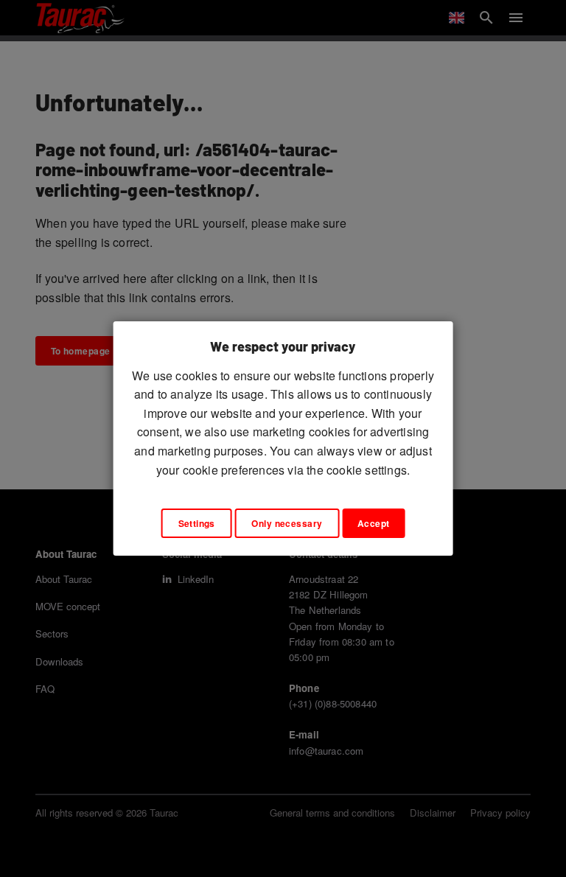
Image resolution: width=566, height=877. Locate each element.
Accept (373, 523)
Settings (196, 523)
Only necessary (286, 523)
